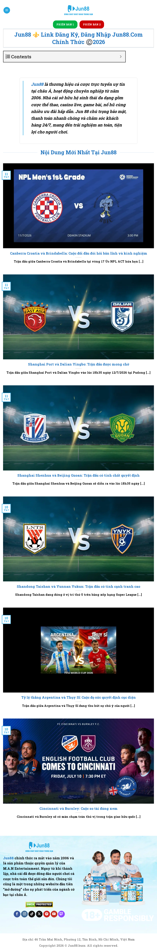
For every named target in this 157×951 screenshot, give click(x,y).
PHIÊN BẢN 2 (92, 24)
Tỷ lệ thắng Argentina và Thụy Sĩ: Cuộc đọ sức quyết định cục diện (78, 697)
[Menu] (6, 10)
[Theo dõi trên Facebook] (17, 914)
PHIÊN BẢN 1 (65, 24)
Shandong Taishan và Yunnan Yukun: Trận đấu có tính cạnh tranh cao (78, 586)
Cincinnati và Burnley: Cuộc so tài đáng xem (78, 808)
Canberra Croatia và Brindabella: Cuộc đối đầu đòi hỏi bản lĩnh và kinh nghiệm (78, 253)
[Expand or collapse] (120, 56)
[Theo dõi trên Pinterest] (46, 914)
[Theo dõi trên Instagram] (24, 914)
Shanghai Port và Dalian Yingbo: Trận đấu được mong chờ (78, 364)
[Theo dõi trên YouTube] (54, 914)
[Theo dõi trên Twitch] (61, 914)
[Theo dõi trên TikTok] (31, 914)
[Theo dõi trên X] (39, 914)
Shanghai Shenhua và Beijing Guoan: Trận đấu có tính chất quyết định (78, 475)
